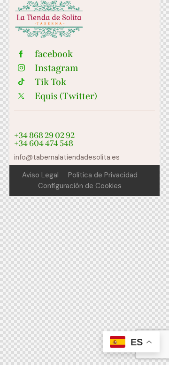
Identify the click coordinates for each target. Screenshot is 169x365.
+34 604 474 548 (43, 143)
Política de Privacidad (103, 175)
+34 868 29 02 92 (44, 135)
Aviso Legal (40, 175)
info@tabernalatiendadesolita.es (67, 157)
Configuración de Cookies (80, 185)
